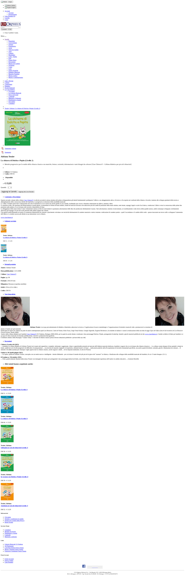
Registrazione (12, 14)
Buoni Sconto (9, 522)
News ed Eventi (13, 95)
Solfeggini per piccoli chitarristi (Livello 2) (14, 448)
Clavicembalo (12, 43)
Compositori (8, 84)
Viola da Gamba (13, 50)
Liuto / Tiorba (12, 56)
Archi (10, 48)
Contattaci (11, 103)
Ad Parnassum (9, 546)
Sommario (8, 152)
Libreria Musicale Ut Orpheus (14, 544)
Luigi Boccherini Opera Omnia (14, 548)
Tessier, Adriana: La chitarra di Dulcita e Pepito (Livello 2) (22, 108)
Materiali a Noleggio (14, 98)
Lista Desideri (9, 562)
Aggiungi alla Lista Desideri (26, 191)
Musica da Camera (14, 63)
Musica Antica (12, 76)
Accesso (11, 13)
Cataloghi (11, 96)
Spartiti (7, 39)
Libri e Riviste (9, 81)
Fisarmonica (12, 46)
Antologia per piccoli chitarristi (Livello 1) (14, 506)
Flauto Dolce (12, 60)
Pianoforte (11, 41)
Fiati (9, 58)
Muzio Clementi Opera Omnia (14, 549)
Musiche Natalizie (13, 74)
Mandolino (11, 55)
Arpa (10, 51)
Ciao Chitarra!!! (28, 200)
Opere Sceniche (13, 70)
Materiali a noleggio (11, 537)
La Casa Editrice (10, 89)
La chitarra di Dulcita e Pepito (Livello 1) (15, 237)
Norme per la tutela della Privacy (15, 520)
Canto (10, 67)
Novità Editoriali (10, 88)
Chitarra (10, 53)
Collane (7, 82)
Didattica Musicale (14, 72)
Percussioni (11, 62)
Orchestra (11, 65)
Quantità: (3, 187)
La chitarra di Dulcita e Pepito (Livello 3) (15, 257)
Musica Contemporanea (15, 77)
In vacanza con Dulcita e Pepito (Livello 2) (14, 477)
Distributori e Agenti (14, 100)
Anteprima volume (10, 148)
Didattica (7, 86)
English (13, 7)
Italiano (13, 5)
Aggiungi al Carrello (9, 192)
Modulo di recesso (10, 531)
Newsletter (11, 102)
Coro (10, 69)
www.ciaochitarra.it (7, 217)
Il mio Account (9, 559)
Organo (10, 44)
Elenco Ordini (9, 560)
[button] (95, 567)
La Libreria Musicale (14, 93)
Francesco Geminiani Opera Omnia (15, 551)
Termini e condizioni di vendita (14, 519)
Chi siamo (11, 91)
